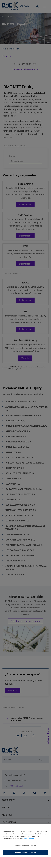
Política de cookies (29, 839)
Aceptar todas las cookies (25, 852)
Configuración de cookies (25, 845)
